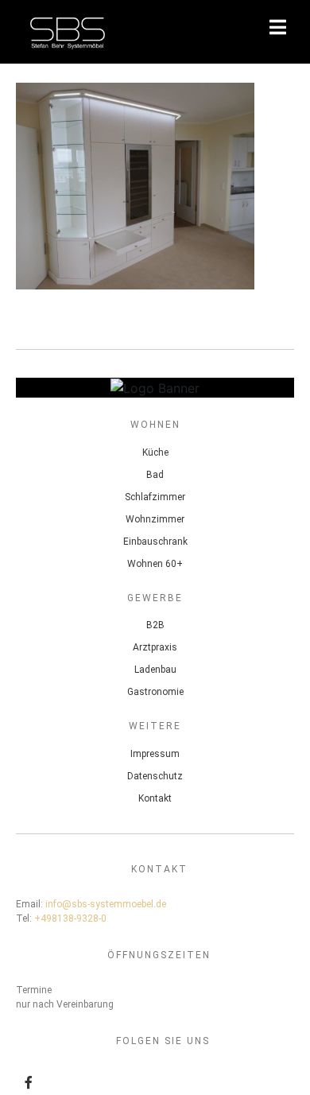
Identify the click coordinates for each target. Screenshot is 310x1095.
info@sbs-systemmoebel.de (105, 904)
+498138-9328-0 (70, 918)
